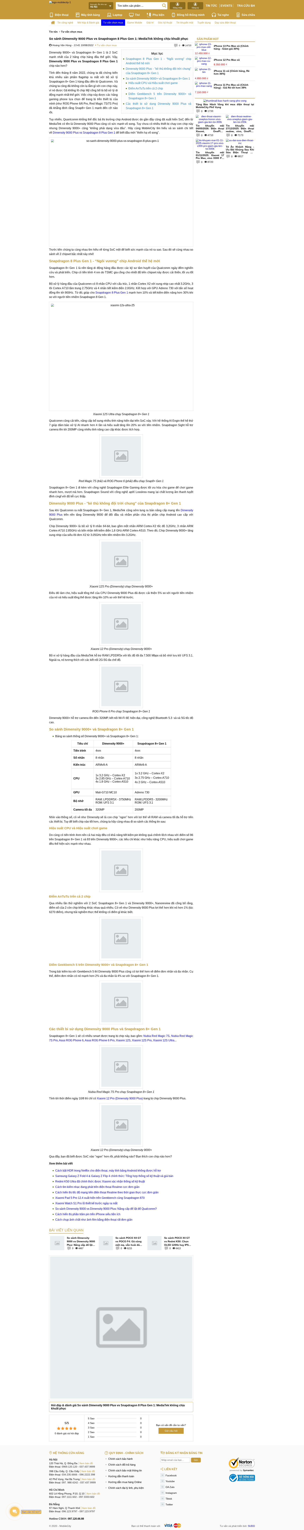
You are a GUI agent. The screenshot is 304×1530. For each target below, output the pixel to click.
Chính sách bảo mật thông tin (125, 1470)
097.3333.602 (86, 1497)
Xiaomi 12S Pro (142, 1040)
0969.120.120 (69, 1466)
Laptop (117, 14)
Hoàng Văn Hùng (61, 45)
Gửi (196, 1460)
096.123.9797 (69, 1511)
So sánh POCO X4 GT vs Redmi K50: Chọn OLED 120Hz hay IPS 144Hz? (177, 1241)
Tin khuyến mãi (184, 22)
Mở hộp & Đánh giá (88, 22)
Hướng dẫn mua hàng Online (125, 1482)
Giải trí (150, 22)
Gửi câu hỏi (171, 1430)
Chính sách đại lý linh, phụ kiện (126, 1487)
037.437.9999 (87, 1466)
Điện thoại (61, 14)
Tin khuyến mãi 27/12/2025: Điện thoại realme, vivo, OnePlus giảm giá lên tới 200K (240, 130)
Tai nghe (223, 14)
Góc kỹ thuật (165, 22)
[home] (53, 22)
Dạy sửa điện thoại (225, 22)
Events (226, 5)
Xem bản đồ (86, 1463)
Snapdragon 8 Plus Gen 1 (111, 292)
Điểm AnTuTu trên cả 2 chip (145, 88)
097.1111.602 (69, 1497)
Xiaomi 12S (123, 1040)
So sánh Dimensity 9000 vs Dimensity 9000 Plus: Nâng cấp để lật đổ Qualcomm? (106, 1208)
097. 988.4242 (70, 1482)
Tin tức (211, 5)
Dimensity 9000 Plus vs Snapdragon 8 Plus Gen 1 (84, 132)
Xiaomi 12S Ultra (163, 1040)
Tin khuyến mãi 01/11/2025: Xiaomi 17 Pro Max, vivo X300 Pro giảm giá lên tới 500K (210, 156)
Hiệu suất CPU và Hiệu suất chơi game (153, 82)
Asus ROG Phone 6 (71, 1040)
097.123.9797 (87, 1511)
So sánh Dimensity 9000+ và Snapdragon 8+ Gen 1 (158, 78)
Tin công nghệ (65, 22)
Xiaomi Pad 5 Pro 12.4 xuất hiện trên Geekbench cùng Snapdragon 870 (100, 1197)
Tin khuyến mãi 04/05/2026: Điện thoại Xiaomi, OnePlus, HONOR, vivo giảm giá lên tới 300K (210, 131)
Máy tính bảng (90, 14)
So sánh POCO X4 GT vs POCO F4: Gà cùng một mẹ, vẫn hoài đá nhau (128, 1241)
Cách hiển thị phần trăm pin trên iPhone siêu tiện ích (87, 1214)
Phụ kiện (158, 14)
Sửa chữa (248, 14)
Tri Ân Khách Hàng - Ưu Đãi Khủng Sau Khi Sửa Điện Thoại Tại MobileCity (240, 151)
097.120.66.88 (76, 1518)
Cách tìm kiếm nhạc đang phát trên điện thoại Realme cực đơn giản (97, 1186)
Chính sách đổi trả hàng (121, 1464)
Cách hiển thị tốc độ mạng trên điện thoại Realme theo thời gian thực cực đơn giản (107, 1192)
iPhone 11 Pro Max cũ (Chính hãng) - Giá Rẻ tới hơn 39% (231, 86)
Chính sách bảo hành (120, 1458)
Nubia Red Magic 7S (156, 1035)
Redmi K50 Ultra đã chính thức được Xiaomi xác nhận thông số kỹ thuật (100, 1181)
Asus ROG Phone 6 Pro (100, 1040)
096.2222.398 (87, 1474)
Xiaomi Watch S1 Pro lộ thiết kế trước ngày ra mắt (86, 1203)
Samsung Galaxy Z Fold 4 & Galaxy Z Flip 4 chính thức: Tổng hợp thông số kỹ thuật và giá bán (114, 1176)
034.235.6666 (69, 1474)
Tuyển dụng (204, 22)
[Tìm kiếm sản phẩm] (164, 5)
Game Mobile (134, 22)
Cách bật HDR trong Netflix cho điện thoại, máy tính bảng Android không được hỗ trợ (108, 1170)
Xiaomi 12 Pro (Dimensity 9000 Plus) (120, 1098)
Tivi (137, 14)
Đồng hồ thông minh (191, 14)
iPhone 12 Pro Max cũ (227, 59)
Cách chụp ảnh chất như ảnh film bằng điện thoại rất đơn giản (93, 1219)
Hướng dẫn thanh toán (121, 1476)
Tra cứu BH (246, 5)
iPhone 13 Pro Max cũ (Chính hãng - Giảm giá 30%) (231, 47)
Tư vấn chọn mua (113, 22)
